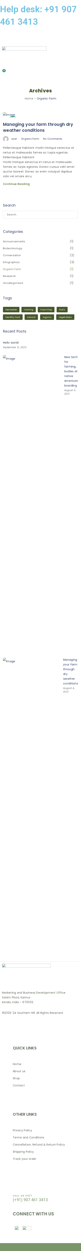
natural (31, 317)
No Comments (52, 139)
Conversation (12, 255)
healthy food (13, 317)
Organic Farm (30, 139)
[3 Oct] (9, 115)
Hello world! (11, 343)
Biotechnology (12, 248)
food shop (46, 309)
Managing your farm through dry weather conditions (38, 127)
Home (29, 98)
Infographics (11, 262)
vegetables (65, 317)
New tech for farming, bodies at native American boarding (71, 371)
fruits (62, 309)
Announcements (14, 241)
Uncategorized (13, 283)
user (14, 139)
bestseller (11, 309)
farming (28, 309)
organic (47, 317)
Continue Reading (16, 184)
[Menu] (40, 38)
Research (9, 276)
